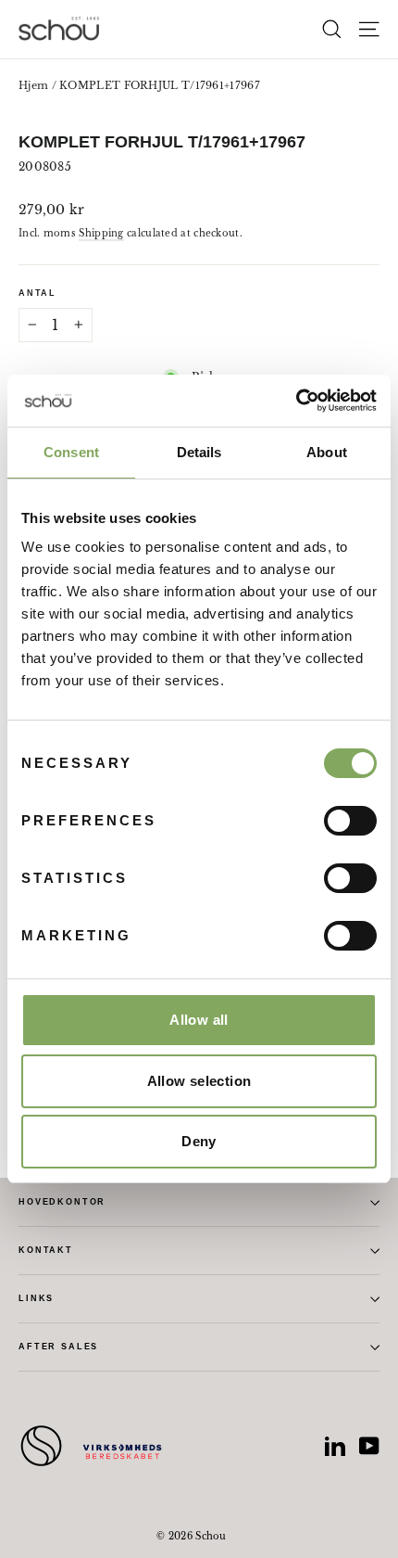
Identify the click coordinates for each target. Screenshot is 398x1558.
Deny (199, 1141)
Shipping (101, 233)
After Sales (58, 1346)
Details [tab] (199, 452)
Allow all (198, 1020)
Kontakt (46, 1250)
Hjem (33, 85)
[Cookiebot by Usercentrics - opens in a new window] (296, 401)
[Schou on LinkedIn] (335, 1446)
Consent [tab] (71, 452)
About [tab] (326, 452)
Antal (37, 293)
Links (36, 1298)
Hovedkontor (62, 1202)
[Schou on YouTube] (369, 1446)
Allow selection (199, 1081)
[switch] (350, 821)
